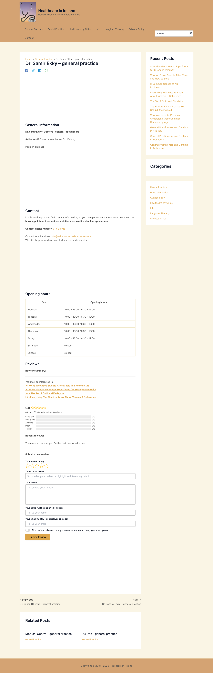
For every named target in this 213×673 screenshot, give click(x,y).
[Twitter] (33, 70)
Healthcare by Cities (161, 202)
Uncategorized (158, 218)
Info (152, 208)
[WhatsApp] (46, 70)
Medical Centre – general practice (48, 634)
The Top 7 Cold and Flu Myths (166, 101)
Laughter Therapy (160, 213)
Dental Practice (158, 187)
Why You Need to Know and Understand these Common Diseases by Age (165, 119)
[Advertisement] (80, 97)
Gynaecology (157, 197)
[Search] (191, 33)
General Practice (33, 639)
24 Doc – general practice (99, 634)
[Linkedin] (39, 70)
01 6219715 (59, 228)
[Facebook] (26, 70)
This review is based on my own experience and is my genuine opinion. (71, 530)
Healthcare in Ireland (56, 10)
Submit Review (38, 537)
